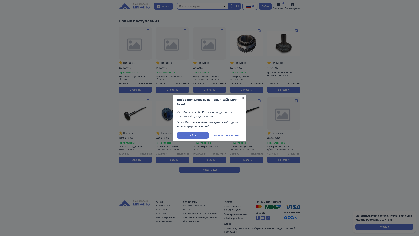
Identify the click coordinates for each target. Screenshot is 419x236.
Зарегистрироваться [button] (226, 135)
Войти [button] (192, 135)
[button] (243, 98)
